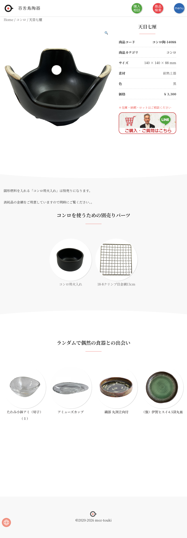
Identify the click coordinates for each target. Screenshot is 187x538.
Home (8, 19)
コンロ (21, 19)
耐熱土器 (169, 73)
